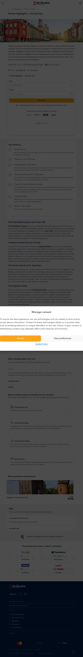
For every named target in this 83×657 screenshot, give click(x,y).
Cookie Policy (41, 344)
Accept (20, 338)
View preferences (62, 338)
